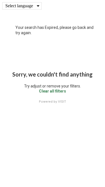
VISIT (62, 101)
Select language (19, 5)
